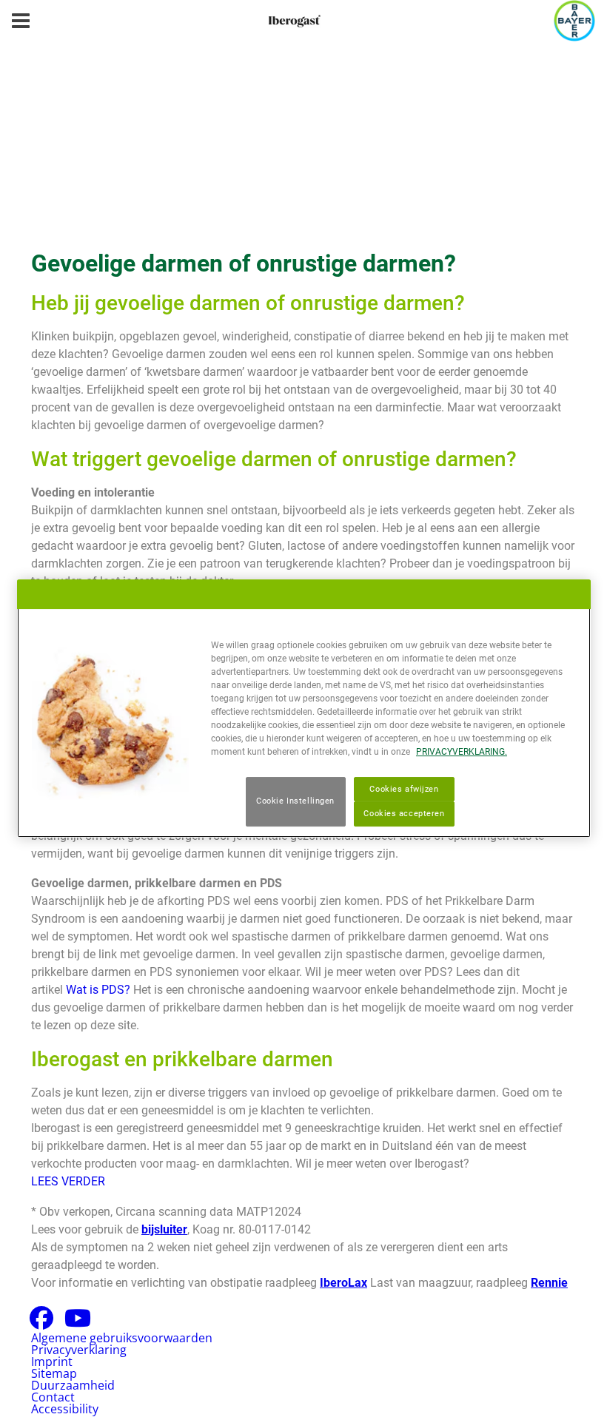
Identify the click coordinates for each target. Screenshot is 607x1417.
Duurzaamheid (73, 1385)
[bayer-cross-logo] (574, 20)
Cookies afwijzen (403, 789)
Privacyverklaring (79, 1350)
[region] (304, 708)
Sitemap (54, 1373)
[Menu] (21, 21)
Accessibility (64, 1409)
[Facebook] (41, 1322)
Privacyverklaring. (461, 752)
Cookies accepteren (403, 814)
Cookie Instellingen (295, 801)
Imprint (52, 1361)
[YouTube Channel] (77, 1322)
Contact (53, 1397)
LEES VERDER (68, 1181)
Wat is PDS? (98, 990)
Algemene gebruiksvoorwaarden (121, 1338)
